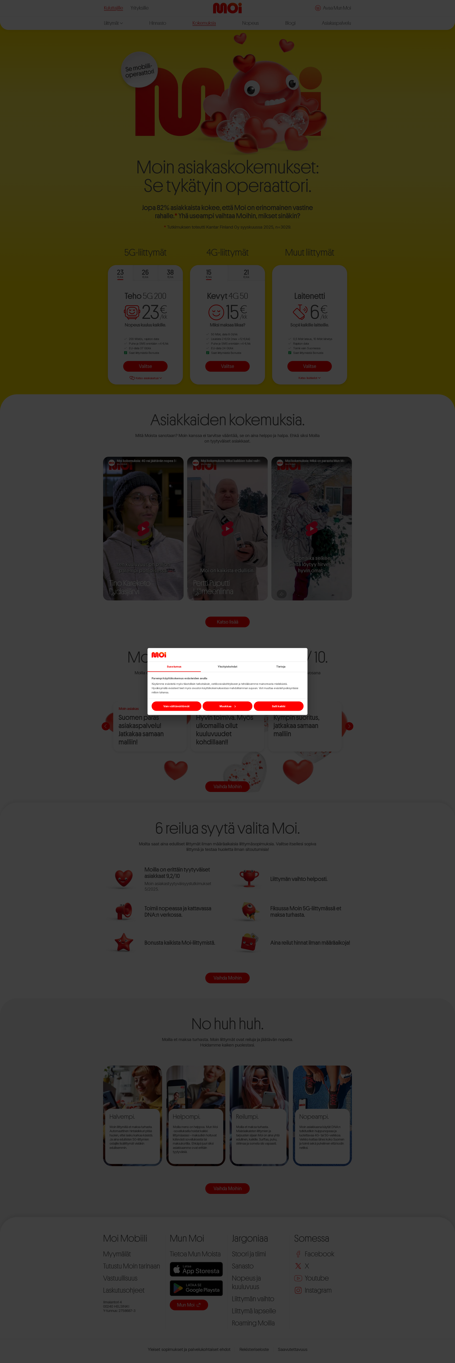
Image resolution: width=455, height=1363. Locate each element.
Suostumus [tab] (174, 666)
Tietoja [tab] (280, 666)
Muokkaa (225, 706)
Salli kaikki (278, 706)
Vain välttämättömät (176, 706)
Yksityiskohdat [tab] (227, 666)
